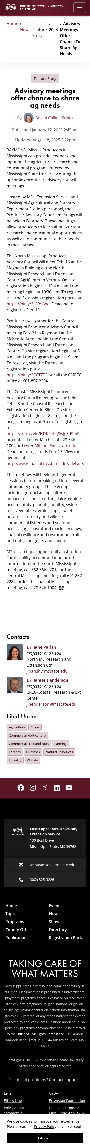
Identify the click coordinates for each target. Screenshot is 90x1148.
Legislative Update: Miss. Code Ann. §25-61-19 (66, 1113)
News (25, 29)
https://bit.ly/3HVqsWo (28, 304)
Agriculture (17, 727)
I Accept (45, 1138)
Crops (35, 727)
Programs (15, 921)
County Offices (20, 929)
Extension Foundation (67, 1100)
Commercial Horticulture (27, 735)
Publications (17, 937)
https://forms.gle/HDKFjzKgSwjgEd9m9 (43, 433)
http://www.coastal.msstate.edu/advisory (45, 463)
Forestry (15, 760)
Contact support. (65, 1079)
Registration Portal (66, 937)
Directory (58, 929)
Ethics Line (13, 1100)
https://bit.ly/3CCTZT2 (27, 375)
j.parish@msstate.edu (47, 671)
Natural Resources (59, 752)
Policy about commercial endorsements (16, 1113)
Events (55, 905)
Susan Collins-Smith (54, 118)
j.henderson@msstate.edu (51, 704)
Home (12, 23)
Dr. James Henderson (47, 680)
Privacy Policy (45, 1126)
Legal (8, 1093)
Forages (15, 752)
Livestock (33, 752)
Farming (60, 743)
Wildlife (32, 760)
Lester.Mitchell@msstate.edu (49, 445)
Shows (55, 921)
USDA (53, 1093)
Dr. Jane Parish (41, 647)
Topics (12, 913)
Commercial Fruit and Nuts (29, 743)
